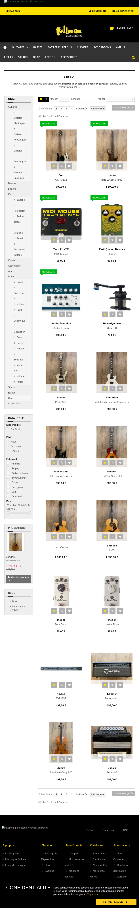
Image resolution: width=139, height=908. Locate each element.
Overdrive (19, 304)
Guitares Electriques (19, 120)
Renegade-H (112, 696)
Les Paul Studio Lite (111, 473)
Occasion (16, 446)
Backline (49, 870)
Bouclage (18, 359)
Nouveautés (100, 865)
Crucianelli (17, 496)
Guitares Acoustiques (20, 137)
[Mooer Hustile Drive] (112, 594)
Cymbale (18, 233)
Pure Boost (61, 622)
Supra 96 (112, 770)
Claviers (12, 260)
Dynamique (19, 320)
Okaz (11, 398)
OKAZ (36, 57)
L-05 (112, 548)
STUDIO (23, 57)
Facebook (108, 830)
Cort (14, 491)
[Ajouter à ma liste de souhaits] (69, 166)
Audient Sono (61, 325)
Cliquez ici (92, 894)
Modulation (19, 331)
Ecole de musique (15, 865)
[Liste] (46, 99)
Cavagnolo (17, 487)
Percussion (19, 210)
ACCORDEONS (102, 47)
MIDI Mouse (61, 251)
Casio (15, 482)
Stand (19, 238)
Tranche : (12, 505)
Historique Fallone (15, 859)
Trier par (100, 99)
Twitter (90, 830)
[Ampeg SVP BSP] (61, 668)
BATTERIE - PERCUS (60, 47)
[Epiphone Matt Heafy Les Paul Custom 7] (112, 372)
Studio (11, 387)
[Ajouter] (54, 166)
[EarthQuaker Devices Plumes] (112, 224)
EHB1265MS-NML (111, 177)
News (15, 601)
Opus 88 (112, 325)
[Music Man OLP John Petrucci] (61, 446)
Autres (20, 382)
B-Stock (15, 451)
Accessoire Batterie (19, 252)
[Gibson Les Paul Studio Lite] (112, 446)
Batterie (20, 199)
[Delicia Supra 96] (112, 742)
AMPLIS (120, 47)
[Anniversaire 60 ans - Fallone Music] (69, 3)
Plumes (112, 251)
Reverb (20, 343)
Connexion (98, 11)
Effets (11, 276)
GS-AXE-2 (61, 177)
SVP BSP (61, 696)
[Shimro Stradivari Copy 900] (61, 742)
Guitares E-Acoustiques (20, 156)
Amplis (11, 271)
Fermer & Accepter (116, 901)
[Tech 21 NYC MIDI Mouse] (61, 224)
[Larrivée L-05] (112, 520)
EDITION (50, 57)
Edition (11, 392)
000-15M (10, 557)
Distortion (19, 293)
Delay (19, 337)
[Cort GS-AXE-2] (61, 150)
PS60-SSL (61, 399)
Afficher (54, 99)
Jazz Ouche (61, 547)
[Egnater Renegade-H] (112, 668)
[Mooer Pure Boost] (61, 594)
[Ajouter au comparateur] (62, 166)
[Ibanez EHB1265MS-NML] (112, 150)
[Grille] (41, 99)
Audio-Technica (20, 473)
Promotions (17, 527)
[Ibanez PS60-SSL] (61, 372)
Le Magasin (12, 853)
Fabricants (99, 859)
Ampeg (15, 468)
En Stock (16, 429)
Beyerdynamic (19, 477)
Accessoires (14, 403)
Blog (12, 592)
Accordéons (14, 265)
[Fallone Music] (69, 31)
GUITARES (18, 47)
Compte (73, 853)
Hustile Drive (112, 622)
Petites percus (19, 219)
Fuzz (19, 309)
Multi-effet (18, 368)
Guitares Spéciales (19, 175)
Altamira (16, 463)
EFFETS (8, 57)
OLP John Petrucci (61, 473)
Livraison (122, 876)
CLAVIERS (82, 47)
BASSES (37, 47)
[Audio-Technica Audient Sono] (61, 298)
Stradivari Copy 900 (61, 770)
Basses (12, 183)
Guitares (12, 106)
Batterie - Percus (13, 191)
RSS (125, 830)
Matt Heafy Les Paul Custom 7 (111, 399)
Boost (19, 282)
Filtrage (20, 348)
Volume (20, 376)
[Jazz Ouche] (61, 520)
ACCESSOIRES (69, 57)
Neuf (13, 441)
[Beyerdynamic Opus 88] (112, 298)
